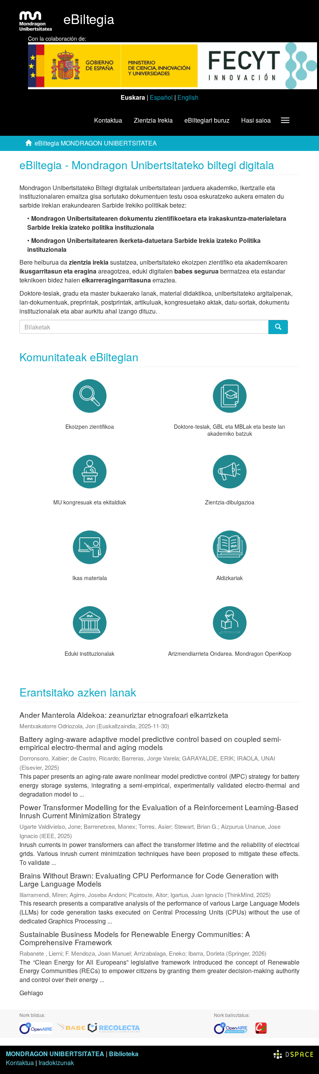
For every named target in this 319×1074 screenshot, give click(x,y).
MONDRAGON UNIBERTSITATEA (55, 1053)
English (187, 97)
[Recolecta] (114, 1027)
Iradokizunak (56, 1062)
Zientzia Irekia (153, 120)
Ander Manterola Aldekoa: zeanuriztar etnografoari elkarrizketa (123, 714)
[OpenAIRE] (37, 1027)
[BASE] (71, 1027)
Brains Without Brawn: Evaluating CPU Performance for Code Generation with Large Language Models (149, 879)
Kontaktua (108, 120)
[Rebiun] (261, 1027)
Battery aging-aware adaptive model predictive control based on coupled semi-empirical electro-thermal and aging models (150, 742)
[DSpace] (293, 1053)
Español (161, 97)
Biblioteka (123, 1053)
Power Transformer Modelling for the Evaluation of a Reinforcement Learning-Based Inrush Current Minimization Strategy (158, 811)
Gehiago (31, 992)
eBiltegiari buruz (207, 120)
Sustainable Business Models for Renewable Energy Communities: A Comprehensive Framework (134, 937)
